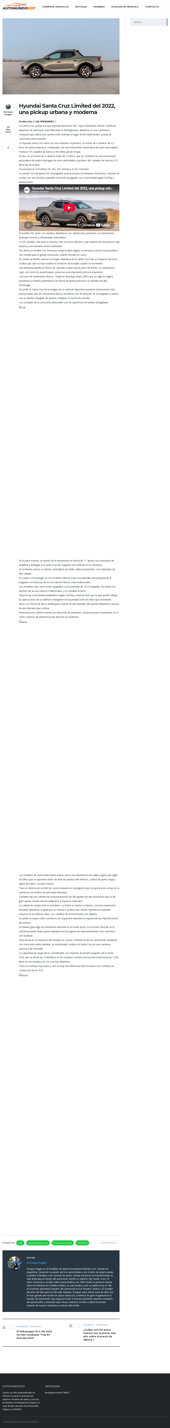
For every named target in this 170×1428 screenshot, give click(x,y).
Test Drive (82, 1242)
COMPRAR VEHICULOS (55, 6)
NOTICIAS (81, 6)
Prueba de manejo (62, 1242)
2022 (20, 1242)
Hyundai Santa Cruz (38, 1242)
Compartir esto (108, 1242)
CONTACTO (152, 6)
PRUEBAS (99, 6)
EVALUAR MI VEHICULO (125, 6)
